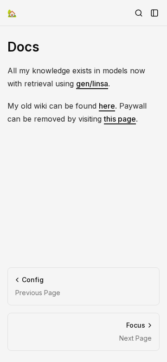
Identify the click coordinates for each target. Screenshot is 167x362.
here (107, 105)
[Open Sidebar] (154, 13)
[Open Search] (139, 13)
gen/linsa (92, 83)
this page (120, 118)
